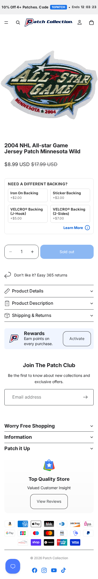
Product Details (28, 291)
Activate (76, 338)
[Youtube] (54, 570)
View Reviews (49, 501)
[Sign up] (85, 397)
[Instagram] (44, 570)
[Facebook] (34, 570)
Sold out (67, 251)
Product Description (32, 303)
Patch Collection (55, 558)
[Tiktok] (63, 570)
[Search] (18, 22)
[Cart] (91, 22)
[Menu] (6, 22)
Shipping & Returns (31, 315)
